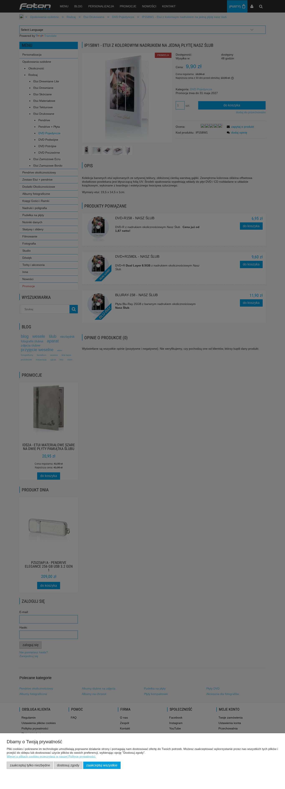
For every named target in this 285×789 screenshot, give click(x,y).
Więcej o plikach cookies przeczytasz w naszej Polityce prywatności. (51, 756)
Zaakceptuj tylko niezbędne (30, 765)
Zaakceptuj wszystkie (101, 765)
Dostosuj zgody (68, 765)
